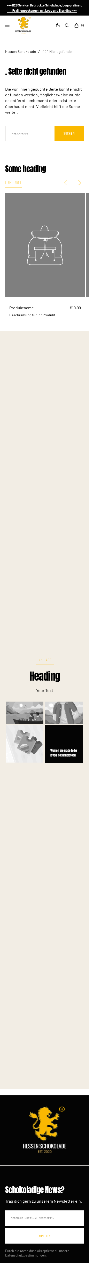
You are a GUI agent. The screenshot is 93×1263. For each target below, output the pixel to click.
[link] (44, 1125)
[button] (67, 25)
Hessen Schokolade (20, 51)
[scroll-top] (77, 1251)
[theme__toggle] (58, 25)
